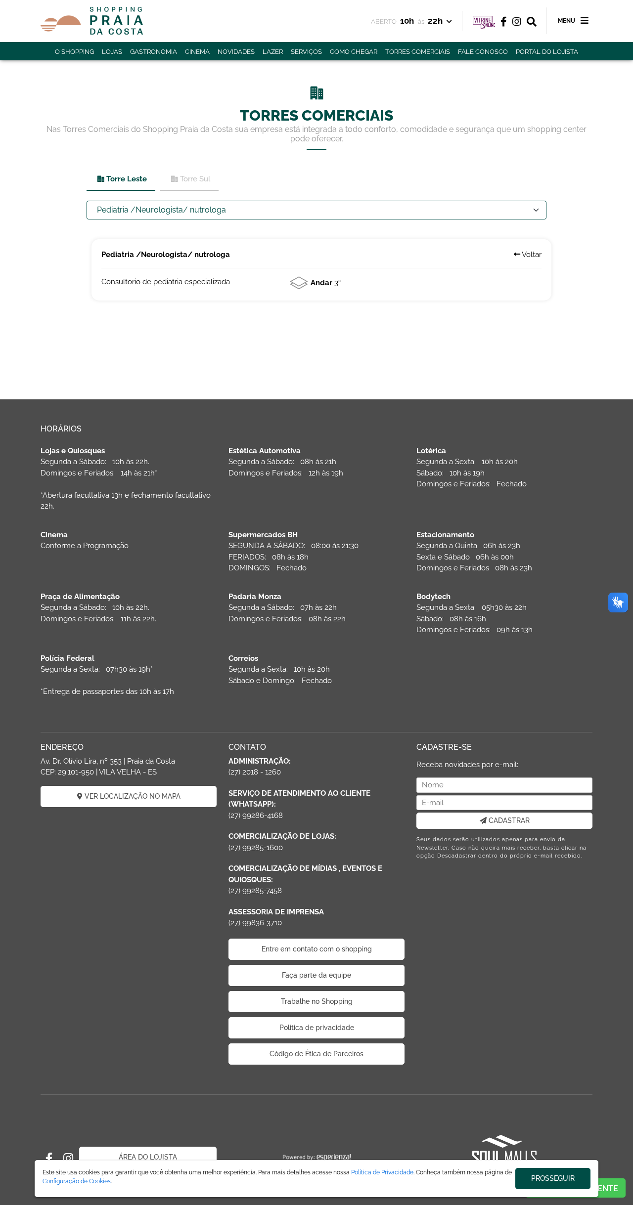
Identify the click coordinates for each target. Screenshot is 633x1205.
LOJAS (112, 51)
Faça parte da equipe (316, 975)
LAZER (273, 51)
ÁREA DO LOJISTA (148, 1157)
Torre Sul (195, 178)
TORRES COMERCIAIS (417, 51)
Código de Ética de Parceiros (316, 1054)
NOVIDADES (236, 51)
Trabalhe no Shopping (317, 1001)
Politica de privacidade (316, 1028)
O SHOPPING (74, 51)
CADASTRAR (508, 820)
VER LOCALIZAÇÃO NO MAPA (132, 796)
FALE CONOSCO (483, 51)
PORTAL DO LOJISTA (547, 51)
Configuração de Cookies (77, 1181)
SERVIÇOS (306, 51)
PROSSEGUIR (553, 1178)
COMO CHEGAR (353, 51)
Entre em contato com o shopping (317, 949)
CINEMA (197, 51)
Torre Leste (126, 178)
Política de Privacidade (382, 1172)
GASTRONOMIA (153, 51)
